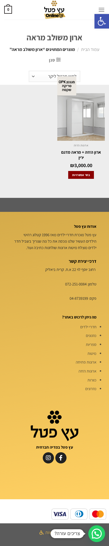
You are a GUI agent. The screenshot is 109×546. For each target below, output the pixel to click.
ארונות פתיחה (86, 362)
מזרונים (90, 388)
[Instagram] (48, 457)
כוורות (91, 380)
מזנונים (91, 335)
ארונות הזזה (87, 371)
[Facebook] (61, 457)
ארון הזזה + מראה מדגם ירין (81, 154)
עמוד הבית (90, 49)
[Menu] (101, 10)
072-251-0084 (76, 284)
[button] (101, 21)
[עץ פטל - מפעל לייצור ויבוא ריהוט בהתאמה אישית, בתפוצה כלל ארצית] (54, 10)
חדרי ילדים (88, 326)
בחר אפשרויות (81, 175)
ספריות (91, 344)
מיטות (91, 353)
